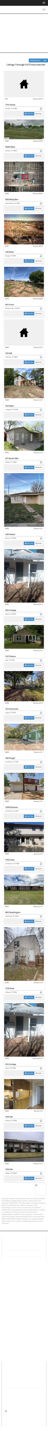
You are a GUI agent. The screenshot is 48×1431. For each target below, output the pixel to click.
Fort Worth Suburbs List (35, 1313)
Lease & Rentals (9, 1275)
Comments (25, 1371)
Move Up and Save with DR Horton (34, 1273)
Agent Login (30, 1323)
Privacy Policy (17, 1411)
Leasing (6, 1300)
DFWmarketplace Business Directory (33, 1290)
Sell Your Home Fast (10, 1289)
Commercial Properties (12, 1282)
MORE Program (31, 1278)
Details (39, 114)
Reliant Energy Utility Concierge (34, 1299)
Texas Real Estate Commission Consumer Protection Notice (23, 1415)
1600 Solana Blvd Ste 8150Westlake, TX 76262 (14, 1380)
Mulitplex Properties (11, 1285)
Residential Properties (11, 1272)
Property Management (11, 1303)
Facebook (17, 1246)
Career (15, 1371)
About (7, 1371)
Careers (6, 1309)
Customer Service (10, 1313)
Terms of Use (26, 1411)
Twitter (16, 1253)
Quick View (29, 114)
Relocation (7, 1306)
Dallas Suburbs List (33, 1309)
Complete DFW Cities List (34, 1304)
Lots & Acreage (9, 1279)
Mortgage (29, 1294)
